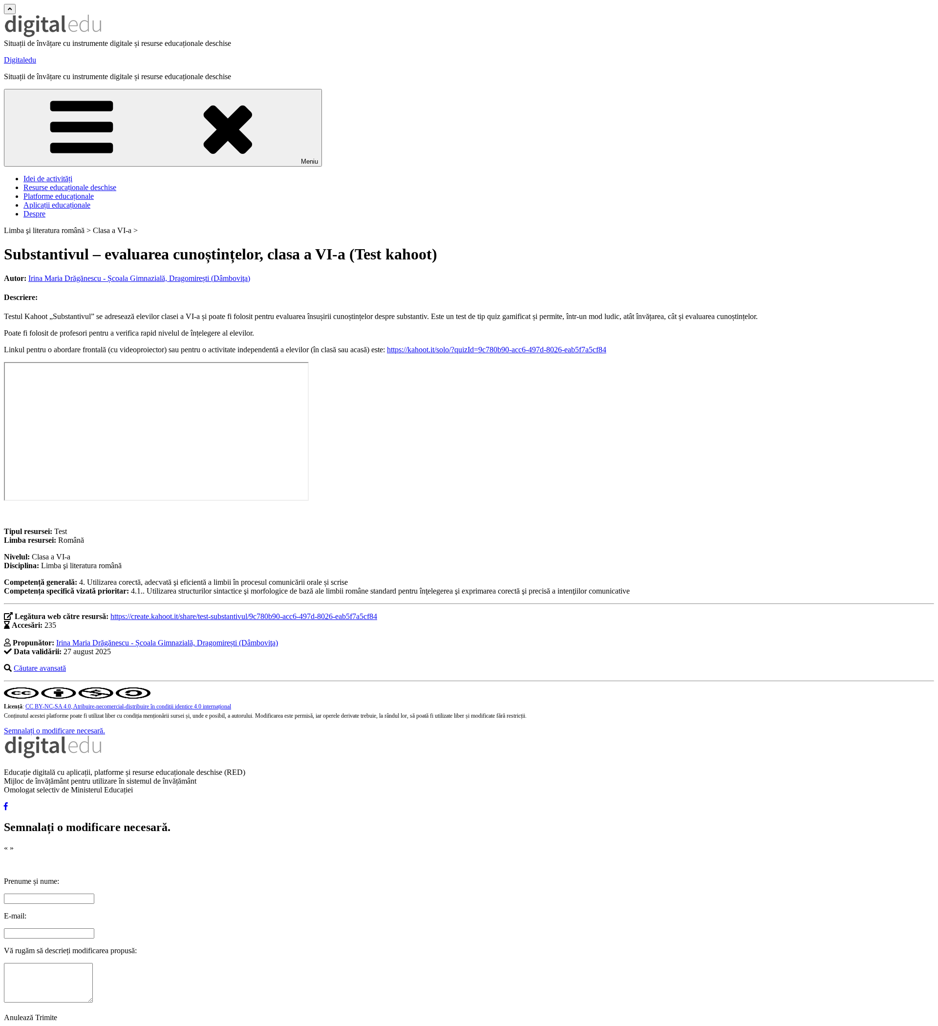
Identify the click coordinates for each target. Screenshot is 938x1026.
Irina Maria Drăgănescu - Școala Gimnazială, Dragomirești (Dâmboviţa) (139, 278)
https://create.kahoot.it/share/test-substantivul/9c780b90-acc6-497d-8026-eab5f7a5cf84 (243, 616)
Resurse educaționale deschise (69, 187)
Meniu (309, 161)
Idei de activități (47, 178)
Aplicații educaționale (56, 205)
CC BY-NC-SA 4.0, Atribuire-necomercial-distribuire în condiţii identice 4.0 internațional (128, 706)
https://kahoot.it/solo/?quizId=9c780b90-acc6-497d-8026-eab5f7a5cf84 (496, 349)
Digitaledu (20, 60)
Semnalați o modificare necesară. (54, 731)
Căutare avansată (40, 668)
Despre (34, 214)
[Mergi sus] (10, 9)
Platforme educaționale (58, 196)
